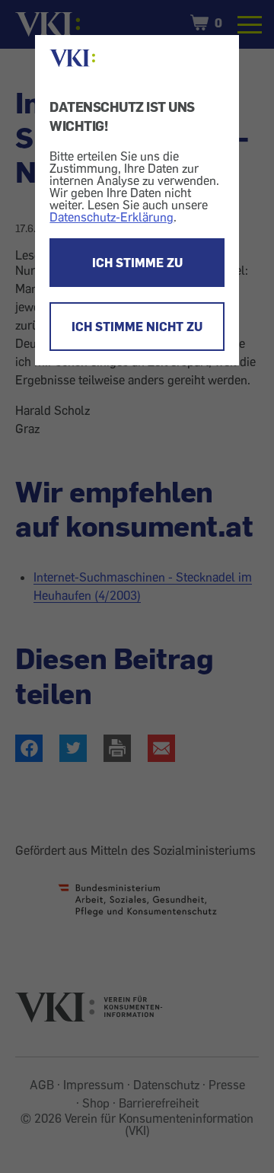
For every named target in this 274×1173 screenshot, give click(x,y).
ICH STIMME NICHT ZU (137, 326)
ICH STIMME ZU (137, 262)
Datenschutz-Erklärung (111, 217)
